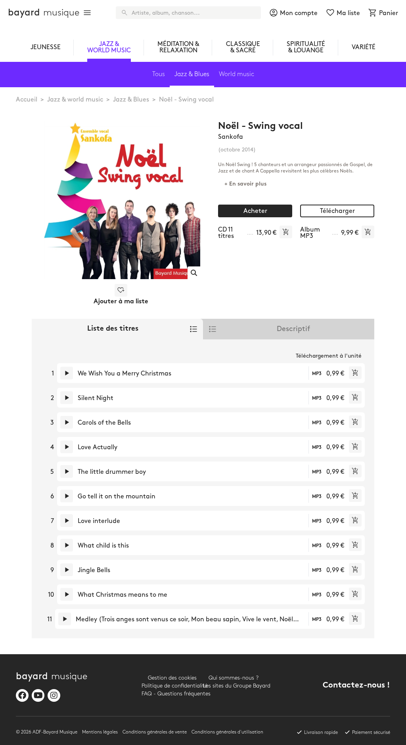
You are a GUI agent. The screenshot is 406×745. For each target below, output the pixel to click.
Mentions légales (100, 732)
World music (236, 74)
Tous (158, 74)
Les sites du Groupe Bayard (233, 685)
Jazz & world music (75, 100)
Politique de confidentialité (172, 685)
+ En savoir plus (245, 184)
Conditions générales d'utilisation (227, 732)
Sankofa (230, 137)
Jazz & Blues (131, 100)
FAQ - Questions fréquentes (172, 693)
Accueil (26, 100)
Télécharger (337, 211)
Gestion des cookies (172, 677)
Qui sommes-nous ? (234, 677)
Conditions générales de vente (155, 732)
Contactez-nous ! (356, 685)
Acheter (255, 211)
